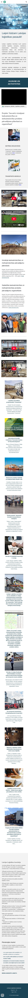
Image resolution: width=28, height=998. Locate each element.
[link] (14, 98)
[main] (14, 35)
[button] (1, 2)
